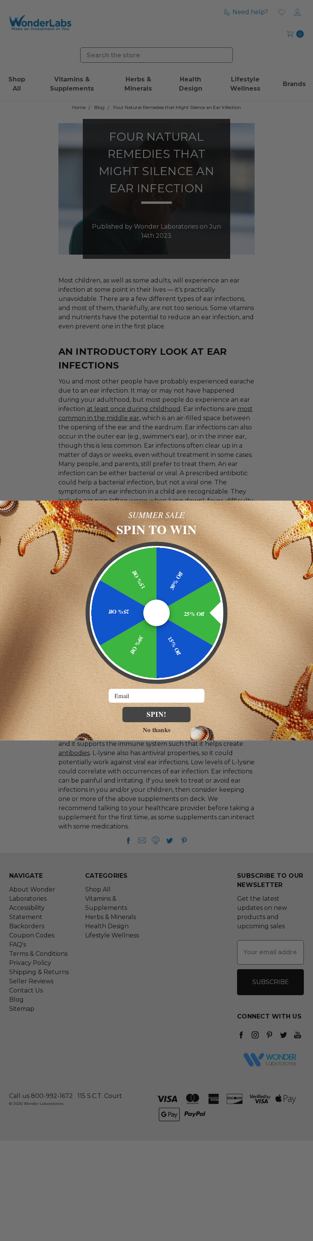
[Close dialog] (304, 509)
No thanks (156, 729)
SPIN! (156, 714)
